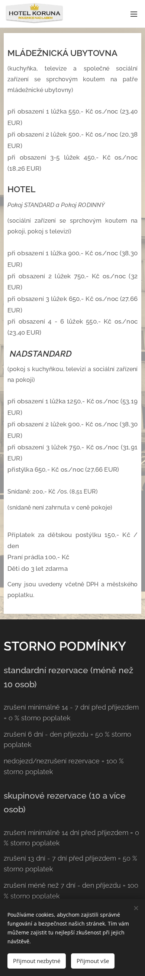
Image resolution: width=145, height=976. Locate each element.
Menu (133, 13)
